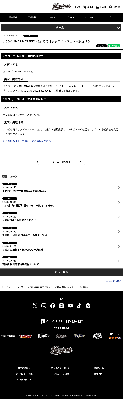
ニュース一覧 (17, 287)
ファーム (51, 17)
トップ (5, 287)
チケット (70, 17)
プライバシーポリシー (61, 367)
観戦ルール (99, 367)
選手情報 (32, 17)
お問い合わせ (24, 367)
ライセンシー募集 (24, 373)
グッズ (108, 17)
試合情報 (13, 17)
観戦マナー (99, 373)
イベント (89, 17)
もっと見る (61, 272)
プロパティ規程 (61, 373)
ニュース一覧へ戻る (111, 281)
